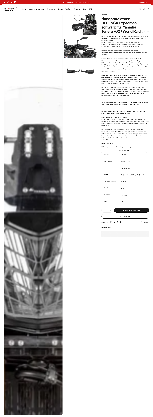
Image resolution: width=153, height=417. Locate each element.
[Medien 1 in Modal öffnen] (33, 214)
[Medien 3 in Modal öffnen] (80, 47)
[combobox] (143, 2)
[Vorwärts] (96, 2)
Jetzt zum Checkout (125, 216)
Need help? (146, 222)
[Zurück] (57, 2)
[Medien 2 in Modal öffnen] (80, 24)
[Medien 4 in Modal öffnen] (80, 70)
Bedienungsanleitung (107, 143)
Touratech (104, 14)
